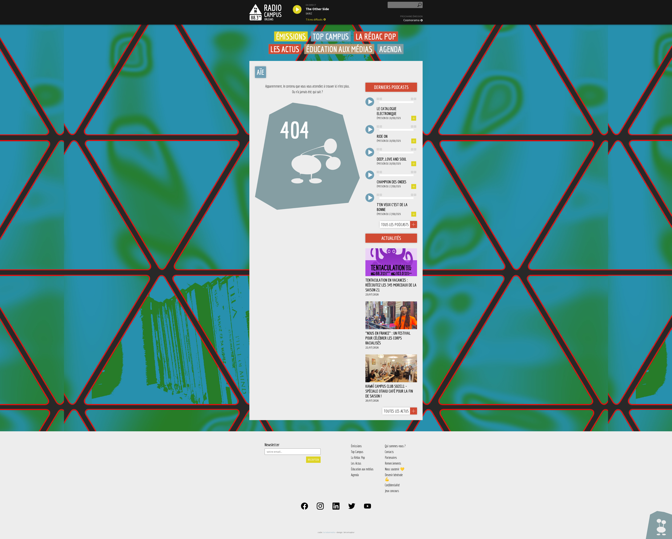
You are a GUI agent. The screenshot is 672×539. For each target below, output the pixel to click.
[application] (396, 102)
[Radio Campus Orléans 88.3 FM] (265, 12)
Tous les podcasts (395, 224)
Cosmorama (411, 20)
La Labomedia (329, 532)
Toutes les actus (396, 411)
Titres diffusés (314, 19)
